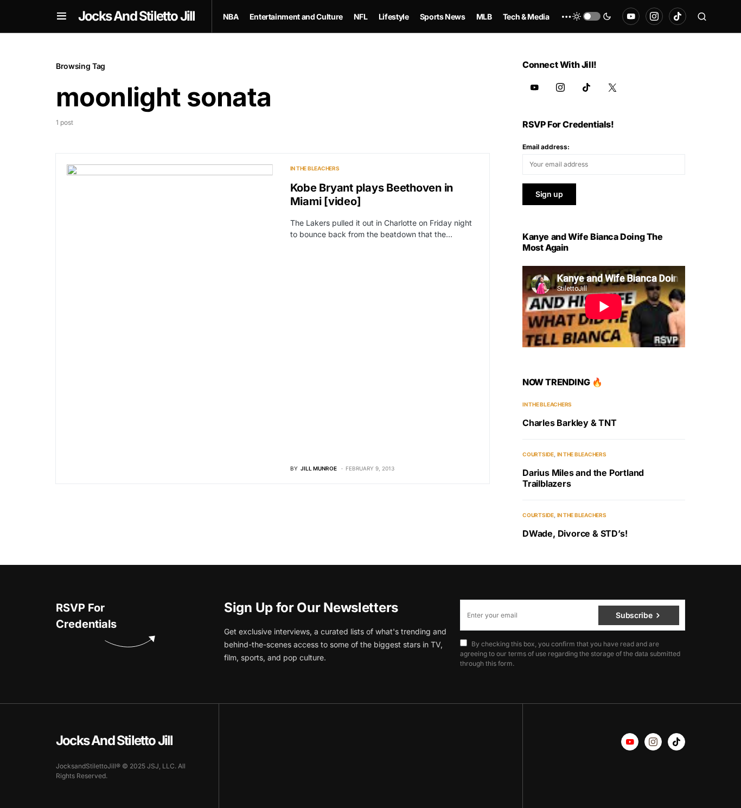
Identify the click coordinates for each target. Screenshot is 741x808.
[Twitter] (612, 87)
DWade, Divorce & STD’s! (574, 533)
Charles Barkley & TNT (569, 422)
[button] (61, 16)
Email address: (546, 147)
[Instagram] (654, 16)
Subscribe (634, 615)
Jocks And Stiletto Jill (136, 16)
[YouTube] (631, 16)
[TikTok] (677, 16)
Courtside (538, 454)
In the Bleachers (315, 168)
